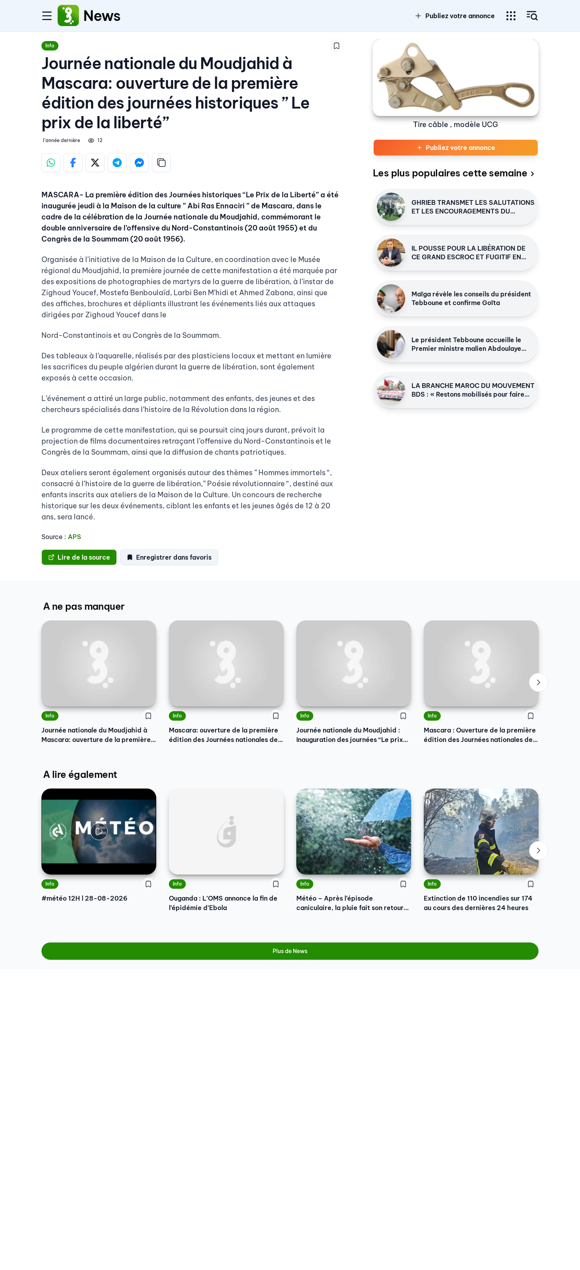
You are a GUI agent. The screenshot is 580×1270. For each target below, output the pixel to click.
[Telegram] (117, 162)
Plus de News (290, 951)
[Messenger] (139, 162)
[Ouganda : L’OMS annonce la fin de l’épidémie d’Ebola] (226, 832)
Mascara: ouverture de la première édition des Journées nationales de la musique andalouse (223, 735)
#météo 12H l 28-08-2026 (84, 898)
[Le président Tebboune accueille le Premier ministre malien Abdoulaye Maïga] (391, 344)
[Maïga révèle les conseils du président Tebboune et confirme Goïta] (391, 298)
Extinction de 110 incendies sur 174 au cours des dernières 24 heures (478, 903)
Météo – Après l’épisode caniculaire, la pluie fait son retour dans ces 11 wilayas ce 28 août (350, 903)
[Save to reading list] (336, 45)
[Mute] (144, 863)
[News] (68, 16)
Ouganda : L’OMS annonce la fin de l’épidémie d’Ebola (223, 903)
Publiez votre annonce (460, 16)
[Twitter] (95, 162)
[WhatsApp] (50, 162)
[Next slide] (538, 682)
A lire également (80, 774)
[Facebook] (73, 162)
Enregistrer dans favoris (173, 557)
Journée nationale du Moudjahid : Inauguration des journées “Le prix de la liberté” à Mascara (349, 735)
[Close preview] (53, 863)
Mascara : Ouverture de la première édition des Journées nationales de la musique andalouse (480, 735)
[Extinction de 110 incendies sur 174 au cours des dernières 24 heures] (481, 832)
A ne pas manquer (83, 606)
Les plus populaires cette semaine (450, 173)
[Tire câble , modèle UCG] (456, 77)
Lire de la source (84, 557)
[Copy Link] (161, 162)
